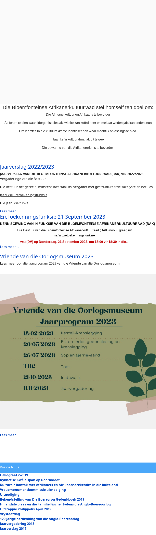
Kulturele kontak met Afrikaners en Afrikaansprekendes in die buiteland (59, 485)
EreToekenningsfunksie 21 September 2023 (52, 216)
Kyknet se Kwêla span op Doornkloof (30, 480)
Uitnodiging (10, 494)
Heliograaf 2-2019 (14, 475)
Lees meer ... (9, 211)
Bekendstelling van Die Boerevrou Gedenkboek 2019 (42, 499)
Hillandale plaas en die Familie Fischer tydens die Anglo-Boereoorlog (55, 504)
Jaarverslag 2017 (13, 528)
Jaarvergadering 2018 (17, 523)
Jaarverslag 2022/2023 (27, 166)
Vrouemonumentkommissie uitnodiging (33, 489)
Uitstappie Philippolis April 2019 (25, 509)
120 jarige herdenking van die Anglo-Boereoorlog (39, 519)
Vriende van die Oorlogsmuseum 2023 (47, 256)
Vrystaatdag (10, 514)
